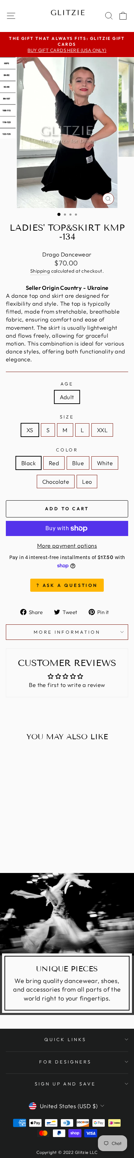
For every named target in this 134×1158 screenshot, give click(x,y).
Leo (87, 481)
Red (54, 463)
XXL (102, 430)
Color (67, 449)
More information (67, 632)
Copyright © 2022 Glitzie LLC (67, 1152)
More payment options (67, 545)
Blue (78, 463)
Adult (67, 397)
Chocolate (55, 481)
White (105, 463)
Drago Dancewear (66, 254)
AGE (67, 383)
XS (29, 430)
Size (67, 416)
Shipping (40, 271)
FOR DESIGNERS (65, 1061)
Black (28, 463)
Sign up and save (65, 1083)
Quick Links (65, 1039)
